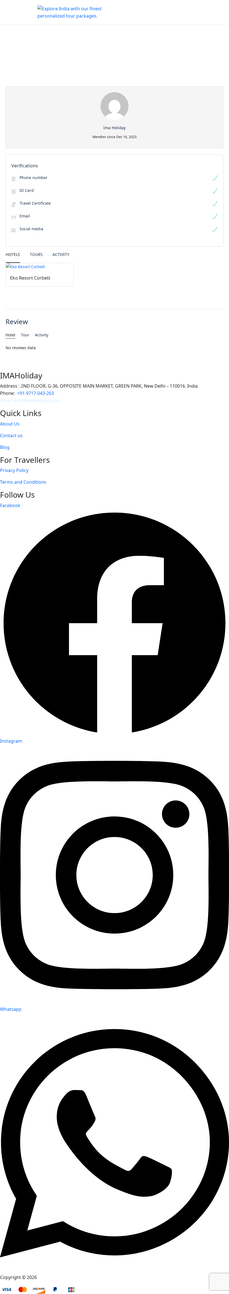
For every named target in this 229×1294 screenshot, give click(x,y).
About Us (10, 424)
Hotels (13, 254)
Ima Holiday (50, 1277)
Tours (36, 254)
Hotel (10, 334)
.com (54, 400)
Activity (61, 254)
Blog (4, 447)
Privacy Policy (14, 470)
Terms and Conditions (23, 482)
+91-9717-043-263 (35, 393)
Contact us (11, 435)
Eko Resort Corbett (30, 278)
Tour (25, 334)
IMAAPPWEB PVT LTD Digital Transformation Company (141, 1277)
